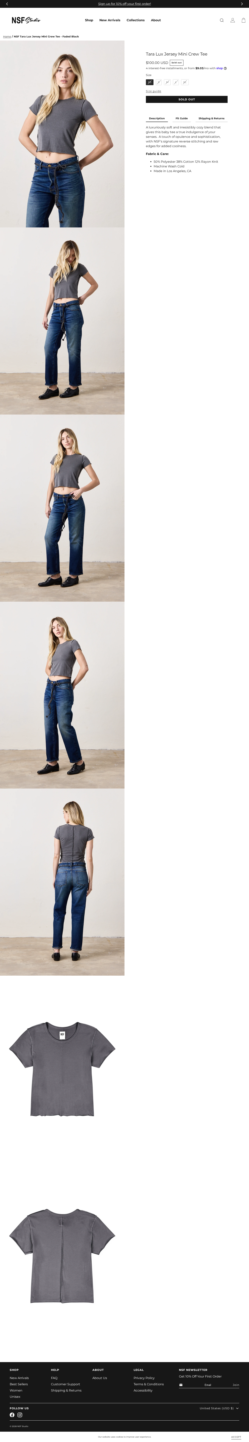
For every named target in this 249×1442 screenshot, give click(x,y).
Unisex (15, 1397)
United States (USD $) (217, 1408)
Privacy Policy (144, 1378)
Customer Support (65, 1384)
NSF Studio (22, 1426)
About (156, 20)
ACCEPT (236, 1436)
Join (236, 1385)
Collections (136, 20)
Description (157, 118)
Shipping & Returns (211, 118)
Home (7, 36)
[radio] (149, 82)
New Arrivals (109, 20)
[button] (244, 20)
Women (16, 1390)
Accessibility (143, 1390)
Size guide (153, 91)
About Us (99, 1378)
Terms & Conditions (149, 1384)
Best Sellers (19, 1384)
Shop (89, 20)
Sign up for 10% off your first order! (124, 4)
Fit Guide (182, 118)
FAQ (54, 1378)
